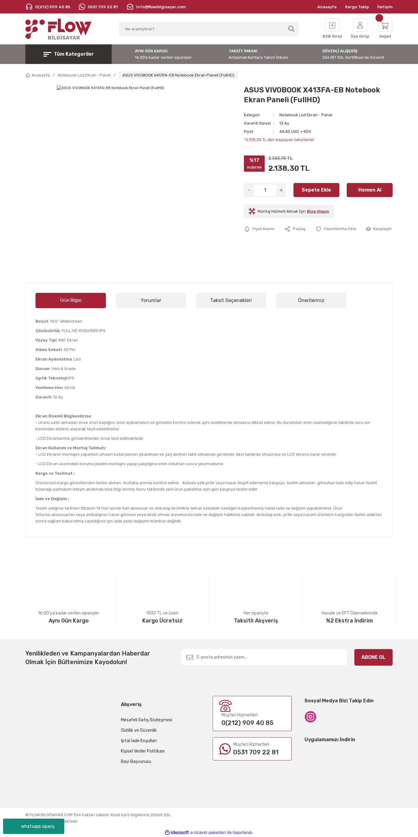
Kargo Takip (357, 7)
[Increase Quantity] (281, 190)
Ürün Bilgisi (70, 300)
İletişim (385, 7)
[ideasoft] (177, 832)
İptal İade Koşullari (139, 740)
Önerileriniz (311, 300)
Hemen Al (369, 190)
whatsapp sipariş (37, 826)
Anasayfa (327, 7)
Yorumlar (151, 300)
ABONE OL (373, 657)
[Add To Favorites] (335, 229)
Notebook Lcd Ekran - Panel (305, 115)
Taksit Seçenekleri (231, 300)
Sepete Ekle (316, 190)
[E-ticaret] (208, 832)
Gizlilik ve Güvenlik (139, 730)
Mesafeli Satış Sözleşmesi (146, 720)
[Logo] (58, 29)
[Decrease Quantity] (249, 190)
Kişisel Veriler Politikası (143, 751)
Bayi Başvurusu (136, 761)
